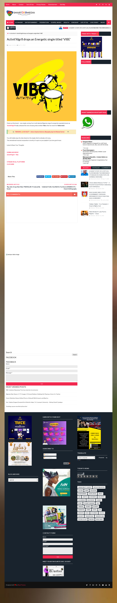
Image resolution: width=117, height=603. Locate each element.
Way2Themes (22, 585)
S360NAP (99, 500)
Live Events (93, 497)
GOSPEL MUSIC (56, 22)
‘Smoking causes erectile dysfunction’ (16, 406)
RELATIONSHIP (32, 27)
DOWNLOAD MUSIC (13, 152)
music (87, 513)
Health (100, 493)
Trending (80, 506)
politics (101, 513)
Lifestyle (85, 497)
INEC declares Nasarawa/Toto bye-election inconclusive (22, 390)
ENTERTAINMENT (31, 22)
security (80, 516)
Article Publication (99, 487)
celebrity (88, 506)
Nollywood (101, 497)
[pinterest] (109, 585)
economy (95, 506)
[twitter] (96, 4)
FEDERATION (44, 22)
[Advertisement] (41, 238)
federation (81, 509)
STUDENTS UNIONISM (63, 27)
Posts (47, 454)
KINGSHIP (74, 22)
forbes (88, 509)
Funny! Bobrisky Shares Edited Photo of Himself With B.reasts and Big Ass (27, 398)
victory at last (82, 519)
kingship (80, 513)
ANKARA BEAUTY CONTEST (84, 487)
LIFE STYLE (84, 22)
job (100, 509)
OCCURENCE (11, 27)
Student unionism (89, 503)
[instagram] (102, 4)
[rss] (106, 4)
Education (93, 490)
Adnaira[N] (66, 463)
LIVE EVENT (94, 22)
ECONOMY (19, 22)
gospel (95, 509)
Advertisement (52, 4)
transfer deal (89, 516)
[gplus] (93, 585)
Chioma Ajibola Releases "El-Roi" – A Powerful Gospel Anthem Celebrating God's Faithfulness (100, 184)
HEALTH (66, 22)
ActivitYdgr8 (11, 125)
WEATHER (76, 27)
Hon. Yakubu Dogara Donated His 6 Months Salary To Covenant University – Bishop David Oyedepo (34, 402)
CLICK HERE (10, 164)
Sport (80, 503)
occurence (94, 513)
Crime (86, 490)
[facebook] (99, 4)
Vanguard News (87, 141)
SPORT (51, 27)
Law (79, 497)
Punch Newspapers (88, 150)
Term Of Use (30, 4)
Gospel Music (92, 493)
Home (7, 4)
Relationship (90, 500)
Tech (97, 503)
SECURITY (42, 27)
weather (91, 519)
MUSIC (103, 22)
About (14, 4)
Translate (83, 460)
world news (99, 519)
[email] (102, 585)
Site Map (62, 4)
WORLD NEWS (88, 27)
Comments (106, 167)
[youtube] (109, 4)
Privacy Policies (41, 4)
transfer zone (100, 516)
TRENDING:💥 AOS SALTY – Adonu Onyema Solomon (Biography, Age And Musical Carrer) (39, 132)
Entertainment (82, 493)
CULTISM (80, 490)
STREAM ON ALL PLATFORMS (16, 162)
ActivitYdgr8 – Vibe (12, 154)
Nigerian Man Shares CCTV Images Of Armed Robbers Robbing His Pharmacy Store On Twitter (33, 394)
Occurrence (81, 500)
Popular (96, 167)
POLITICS (21, 27)
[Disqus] (41, 278)
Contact (21, 4)
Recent (86, 167)
